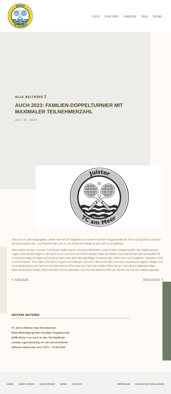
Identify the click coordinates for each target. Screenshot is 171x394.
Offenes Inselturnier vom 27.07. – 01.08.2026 (38, 347)
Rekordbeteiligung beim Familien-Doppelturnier (40, 332)
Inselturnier (130, 16)
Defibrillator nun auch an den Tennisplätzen (38, 337)
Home (95, 16)
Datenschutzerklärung (149, 384)
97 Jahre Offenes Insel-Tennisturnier (33, 327)
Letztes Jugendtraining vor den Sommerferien (39, 342)
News (144, 16)
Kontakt (157, 16)
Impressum (123, 384)
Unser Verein (111, 16)
